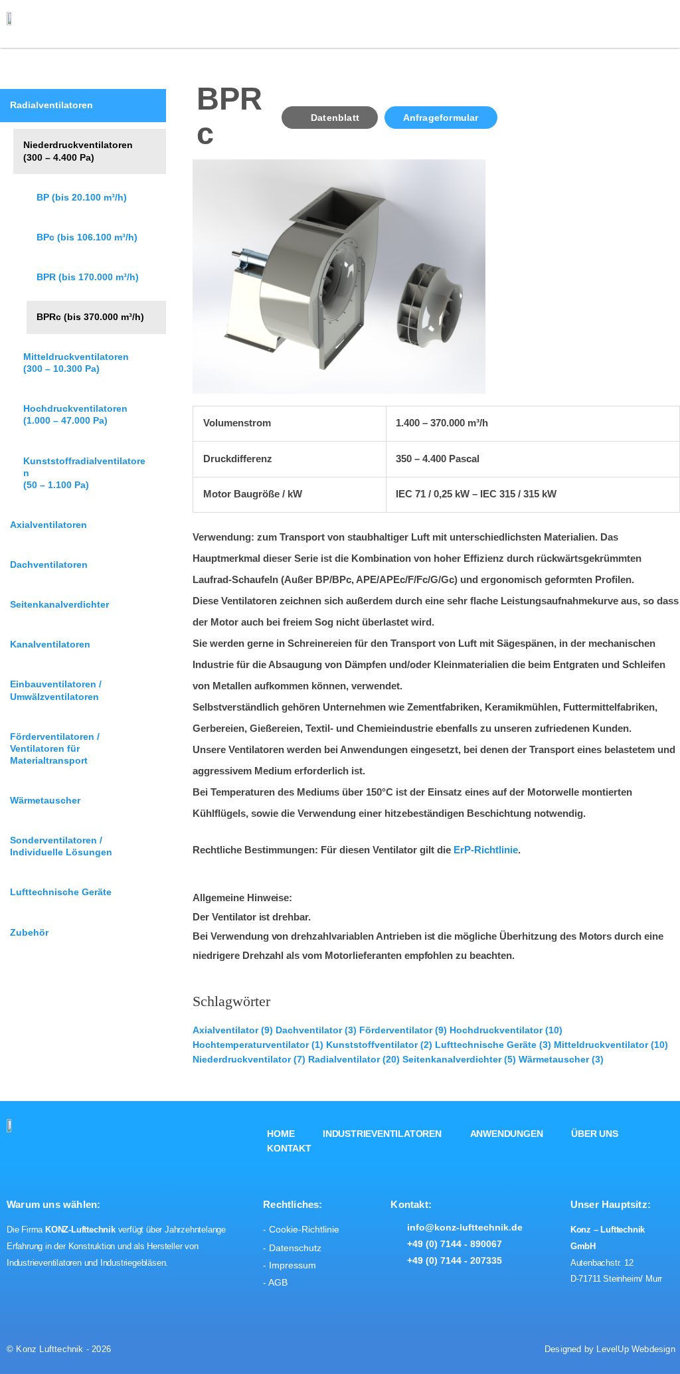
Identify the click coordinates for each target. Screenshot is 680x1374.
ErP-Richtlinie (486, 850)
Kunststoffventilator (379, 1045)
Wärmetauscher (561, 1060)
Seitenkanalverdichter (459, 1060)
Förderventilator (403, 1030)
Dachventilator (316, 1030)
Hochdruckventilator (506, 1030)
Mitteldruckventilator (611, 1045)
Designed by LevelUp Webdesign (610, 1348)
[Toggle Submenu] (89, 151)
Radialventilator (354, 1060)
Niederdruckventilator (249, 1060)
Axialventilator (233, 1030)
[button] (655, 25)
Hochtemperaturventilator (258, 1045)
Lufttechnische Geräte (493, 1045)
